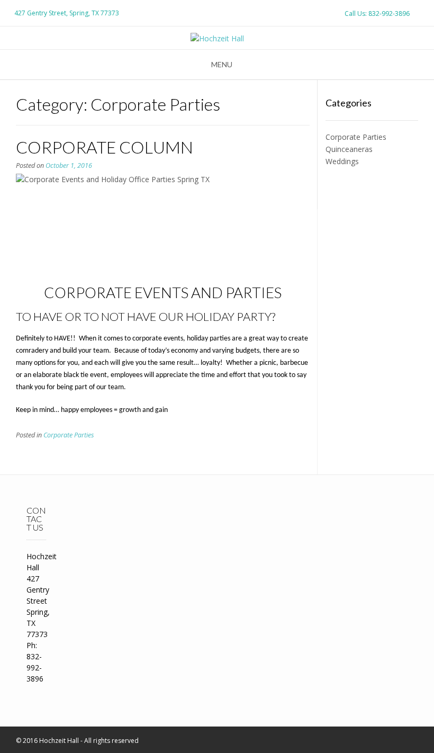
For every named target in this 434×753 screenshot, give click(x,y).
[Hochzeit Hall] (217, 38)
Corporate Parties (68, 435)
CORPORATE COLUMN (104, 147)
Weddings (342, 161)
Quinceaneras (349, 149)
